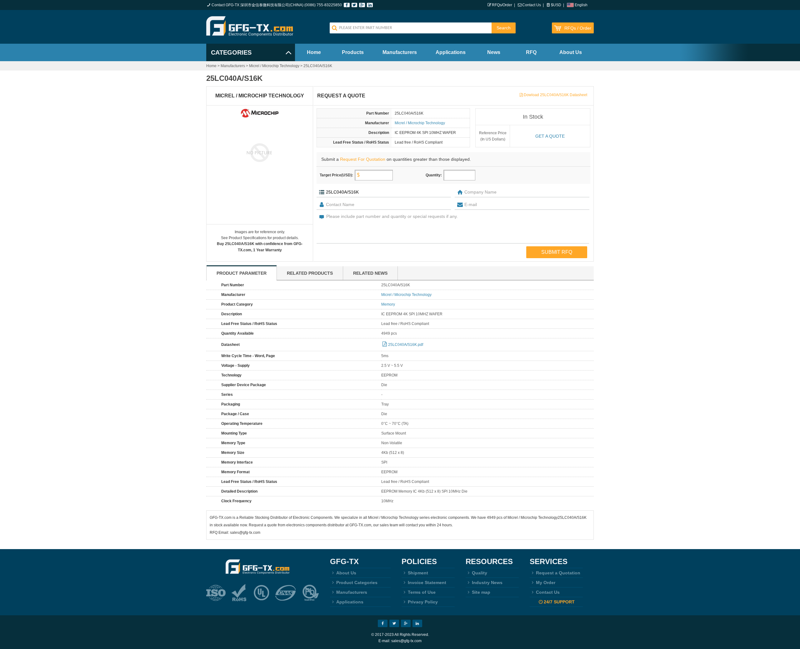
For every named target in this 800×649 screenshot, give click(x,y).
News (493, 52)
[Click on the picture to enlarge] (260, 152)
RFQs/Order (502, 5)
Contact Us (531, 5)
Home (314, 52)
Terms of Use (422, 592)
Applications (451, 52)
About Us (570, 52)
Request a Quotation (558, 572)
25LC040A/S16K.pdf (405, 344)
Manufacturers (399, 52)
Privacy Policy (423, 601)
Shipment (418, 572)
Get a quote (550, 136)
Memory (388, 304)
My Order (545, 582)
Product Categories (357, 582)
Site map (481, 592)
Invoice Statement (427, 582)
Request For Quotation (362, 159)
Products (353, 52)
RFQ (531, 52)
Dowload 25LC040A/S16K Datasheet (555, 95)
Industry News (487, 582)
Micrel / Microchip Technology (274, 66)
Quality (479, 572)
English (581, 5)
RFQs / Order (577, 28)
